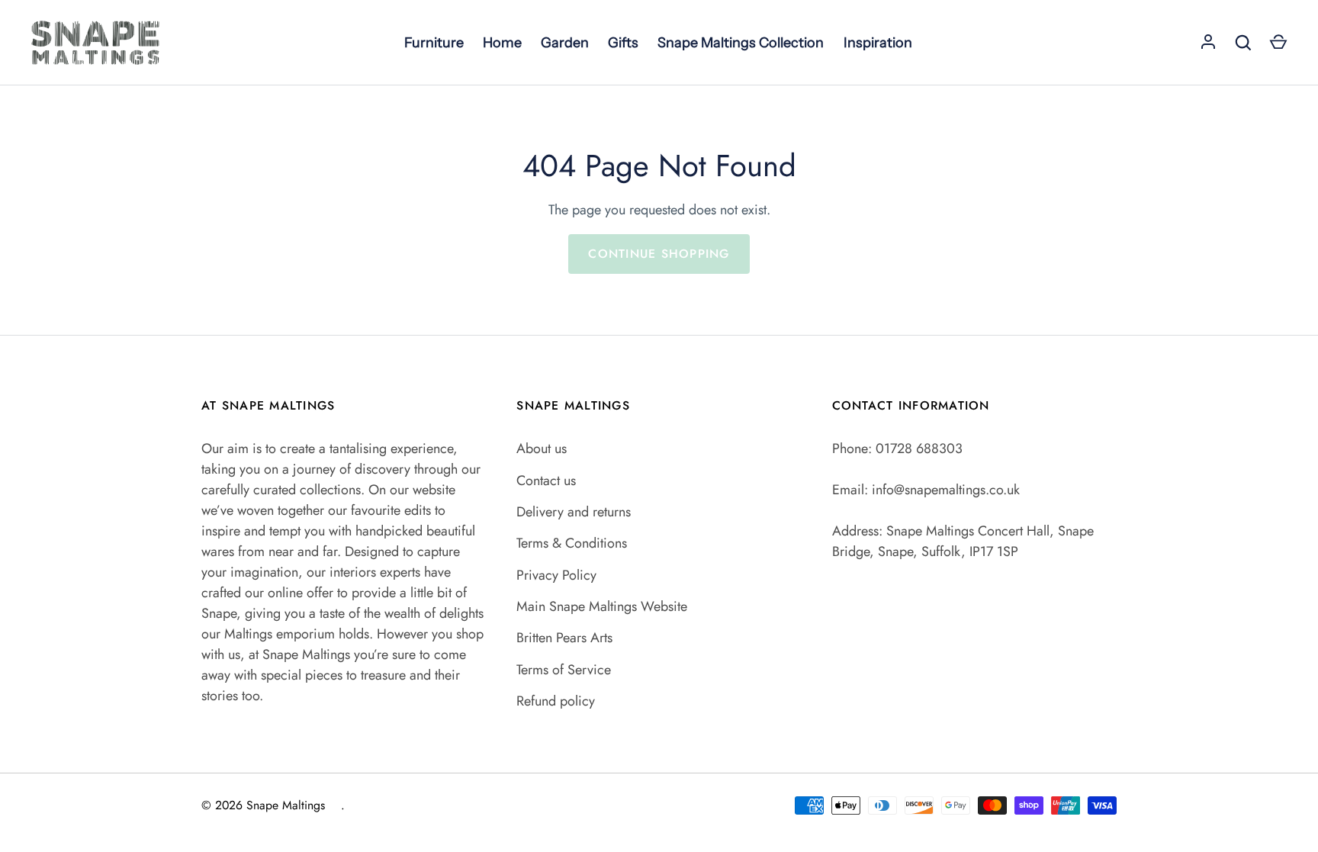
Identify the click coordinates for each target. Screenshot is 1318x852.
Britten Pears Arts (564, 638)
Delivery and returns (573, 512)
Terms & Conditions (571, 543)
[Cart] (1278, 42)
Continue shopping (658, 253)
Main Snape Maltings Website (601, 606)
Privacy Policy (556, 575)
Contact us (546, 480)
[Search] (1243, 42)
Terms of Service (563, 670)
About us (541, 448)
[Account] (1208, 42)
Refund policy (555, 701)
